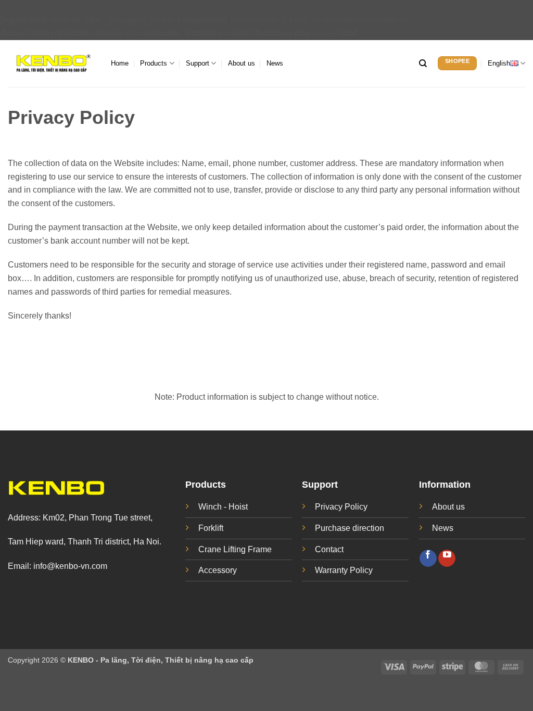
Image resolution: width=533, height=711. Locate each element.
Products (153, 63)
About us (241, 63)
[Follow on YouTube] (446, 558)
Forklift (210, 528)
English (499, 63)
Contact (329, 549)
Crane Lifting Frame (235, 549)
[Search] (423, 63)
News (274, 63)
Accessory (217, 570)
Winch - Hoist (223, 506)
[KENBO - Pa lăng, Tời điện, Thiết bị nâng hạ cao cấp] (51, 63)
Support (197, 63)
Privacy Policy (341, 506)
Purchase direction (349, 528)
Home (120, 63)
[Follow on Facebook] (428, 558)
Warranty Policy (344, 570)
